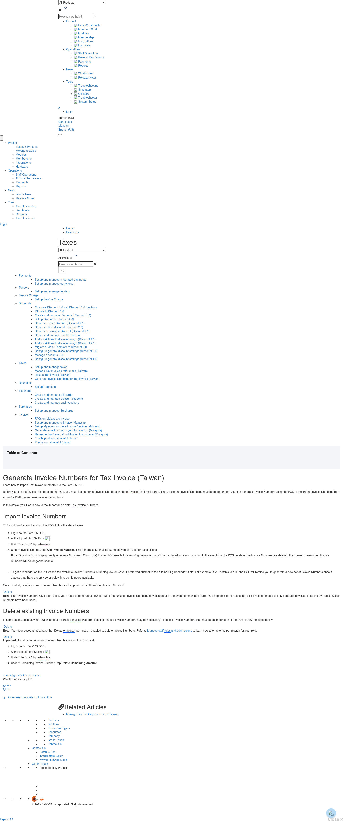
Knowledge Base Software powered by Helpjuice (171, 814)
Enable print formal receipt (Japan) (56, 438)
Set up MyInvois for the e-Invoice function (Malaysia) (68, 426)
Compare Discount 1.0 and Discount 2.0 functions (66, 307)
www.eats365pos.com (53, 760)
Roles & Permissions (90, 57)
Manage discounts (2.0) (50, 355)
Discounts (25, 303)
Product (71, 21)
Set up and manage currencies (54, 283)
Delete (8, 592)
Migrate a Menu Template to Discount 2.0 (61, 347)
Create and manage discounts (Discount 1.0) (63, 315)
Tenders (24, 287)
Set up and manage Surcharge (54, 410)
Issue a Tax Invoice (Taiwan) (53, 375)
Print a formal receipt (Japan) (53, 442)
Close (334, 819)
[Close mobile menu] (1, 138)
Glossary (83, 94)
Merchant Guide (87, 29)
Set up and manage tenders (52, 291)
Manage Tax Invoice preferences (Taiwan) (61, 371)
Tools (69, 81)
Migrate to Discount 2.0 (49, 311)
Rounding (25, 383)
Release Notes (87, 77)
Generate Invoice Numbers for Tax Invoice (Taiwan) (67, 379)
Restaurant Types (59, 728)
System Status (86, 101)
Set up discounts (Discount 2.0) (54, 319)
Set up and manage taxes (51, 367)
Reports (82, 65)
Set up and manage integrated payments (60, 279)
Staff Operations (87, 53)
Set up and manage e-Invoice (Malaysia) (60, 422)
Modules (83, 33)
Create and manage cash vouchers (57, 402)
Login (69, 112)
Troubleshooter (87, 97)
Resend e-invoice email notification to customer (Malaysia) (71, 434)
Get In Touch (56, 740)
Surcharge (25, 406)
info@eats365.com (51, 756)
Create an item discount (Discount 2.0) (59, 327)
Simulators (84, 89)
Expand (5, 819)
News (69, 69)
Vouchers (25, 391)
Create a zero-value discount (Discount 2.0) (62, 331)
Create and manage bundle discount (58, 335)
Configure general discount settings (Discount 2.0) (66, 351)
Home (70, 228)
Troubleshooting (87, 85)
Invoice (23, 414)
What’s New (85, 73)
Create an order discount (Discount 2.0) (60, 323)
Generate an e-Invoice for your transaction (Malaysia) (68, 430)
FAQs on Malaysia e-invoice (52, 418)
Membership (85, 37)
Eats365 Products (88, 25)
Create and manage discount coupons (59, 398)
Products (53, 720)
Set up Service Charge (49, 299)
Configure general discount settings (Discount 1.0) (66, 359)
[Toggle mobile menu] (60, 134)
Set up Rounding (45, 387)
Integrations (85, 41)
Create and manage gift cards (53, 395)
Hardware (84, 45)
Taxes (22, 363)
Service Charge (28, 295)
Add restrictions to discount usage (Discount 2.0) (65, 343)
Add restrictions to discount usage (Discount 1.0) (65, 339)
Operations (73, 49)
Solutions (53, 724)
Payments (84, 61)
